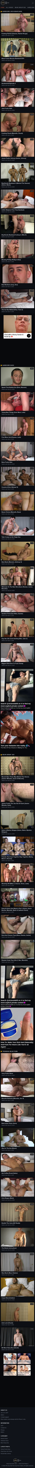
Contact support (5, 1417)
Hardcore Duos (4, 1440)
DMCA (2, 1415)
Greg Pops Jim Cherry (6, 1451)
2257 (2, 1425)
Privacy (2, 1430)
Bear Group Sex (20, 7)
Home (2, 7)
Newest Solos (4, 1438)
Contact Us (3, 1427)
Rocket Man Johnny (6, 1453)
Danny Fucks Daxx (5, 1449)
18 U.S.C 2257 (4, 1412)
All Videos (9, 7)
